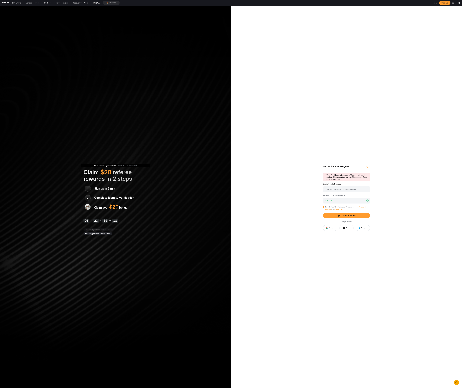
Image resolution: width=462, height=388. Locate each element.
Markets (29, 3)
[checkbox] (323, 207)
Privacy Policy (339, 209)
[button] (346, 228)
